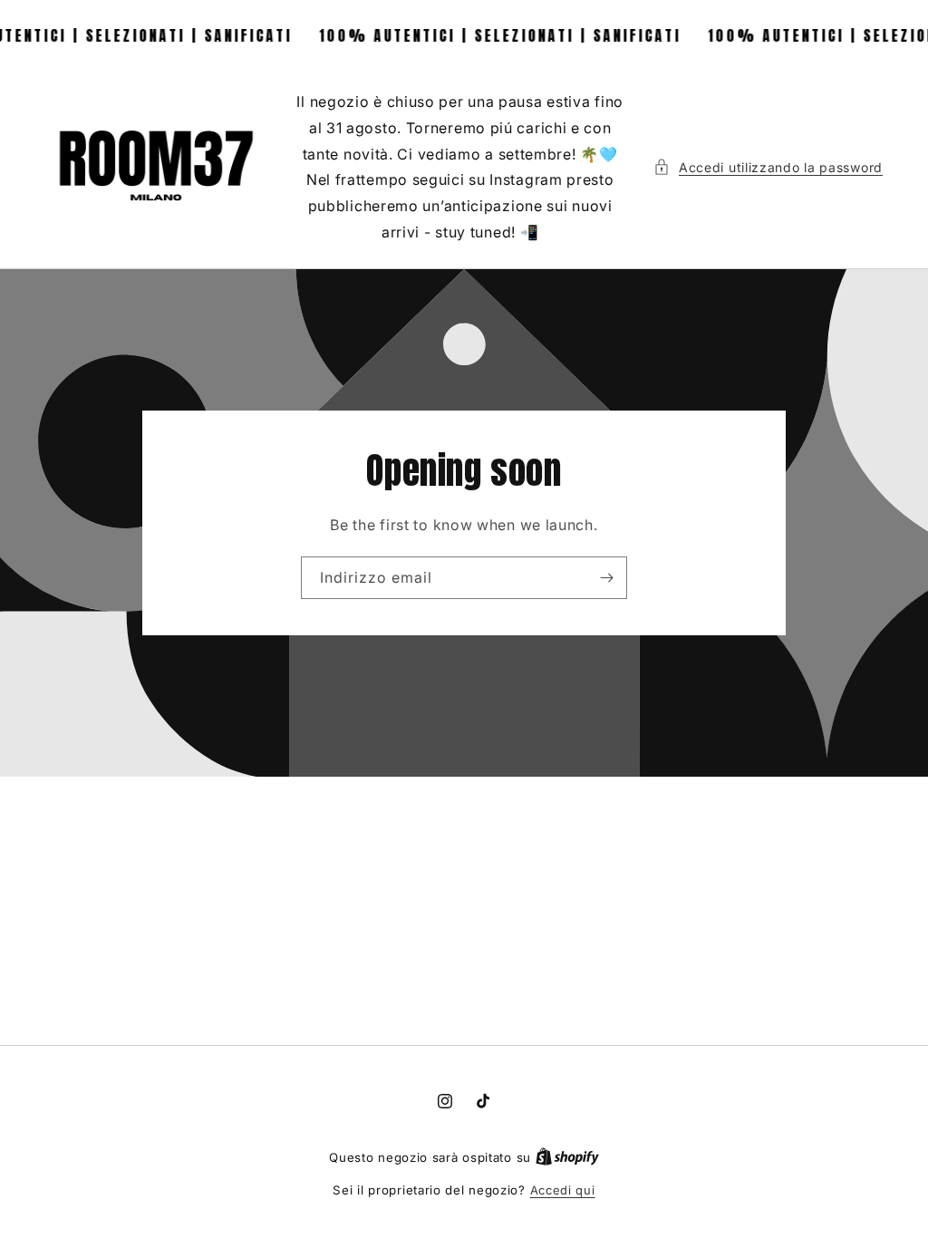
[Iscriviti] (606, 577)
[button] (768, 167)
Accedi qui (562, 1190)
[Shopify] (567, 1157)
